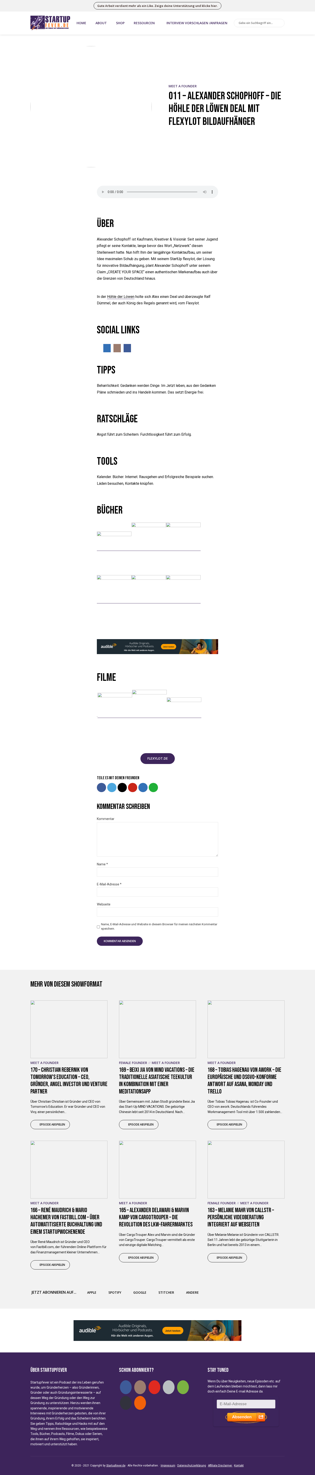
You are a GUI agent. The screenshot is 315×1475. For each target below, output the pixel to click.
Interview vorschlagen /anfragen (196, 23)
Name (102, 864)
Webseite (103, 904)
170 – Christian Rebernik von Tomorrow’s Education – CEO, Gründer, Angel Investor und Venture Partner (68, 1081)
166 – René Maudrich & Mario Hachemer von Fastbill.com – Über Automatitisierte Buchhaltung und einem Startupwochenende (66, 1221)
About (101, 23)
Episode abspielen (52, 1124)
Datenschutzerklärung (191, 1465)
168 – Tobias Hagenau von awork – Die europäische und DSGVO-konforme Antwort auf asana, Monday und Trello (244, 1081)
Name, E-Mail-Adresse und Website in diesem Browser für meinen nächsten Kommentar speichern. (159, 926)
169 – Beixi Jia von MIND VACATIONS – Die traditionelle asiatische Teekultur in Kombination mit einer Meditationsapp (156, 1081)
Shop (120, 23)
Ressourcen (144, 23)
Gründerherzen (58, 1387)
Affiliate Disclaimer (220, 1465)
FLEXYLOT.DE (157, 758)
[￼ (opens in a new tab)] (114, 548)
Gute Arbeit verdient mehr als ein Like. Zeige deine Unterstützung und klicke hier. (157, 6)
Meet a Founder (183, 86)
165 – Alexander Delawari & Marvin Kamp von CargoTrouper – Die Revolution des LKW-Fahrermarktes (156, 1217)
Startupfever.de (115, 1465)
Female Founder (133, 1063)
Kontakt (239, 1465)
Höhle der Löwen (120, 296)
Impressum (168, 1465)
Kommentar (105, 819)
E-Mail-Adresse (109, 884)
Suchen (280, 23)
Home (81, 23)
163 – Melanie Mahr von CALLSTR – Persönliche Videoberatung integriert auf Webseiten (241, 1217)
